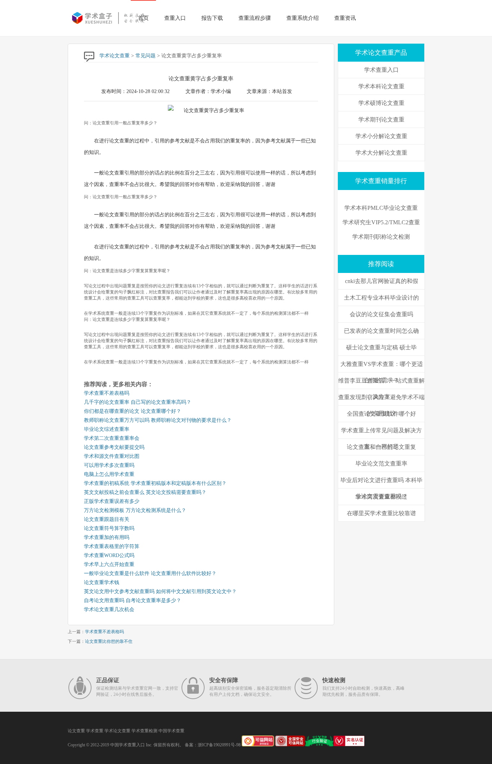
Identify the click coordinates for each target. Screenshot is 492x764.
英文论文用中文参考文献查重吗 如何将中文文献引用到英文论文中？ (160, 591)
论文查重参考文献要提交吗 (114, 447)
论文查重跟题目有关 (106, 519)
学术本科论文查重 (381, 86)
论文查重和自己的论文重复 (381, 447)
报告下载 (212, 18)
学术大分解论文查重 (381, 153)
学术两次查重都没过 (381, 497)
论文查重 (76, 730)
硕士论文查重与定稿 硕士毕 (381, 347)
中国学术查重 (171, 730)
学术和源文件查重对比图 (111, 456)
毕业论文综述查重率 (106, 429)
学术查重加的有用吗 (106, 537)
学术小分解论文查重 (381, 136)
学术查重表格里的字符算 (111, 546)
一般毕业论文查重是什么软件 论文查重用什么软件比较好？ (150, 573)
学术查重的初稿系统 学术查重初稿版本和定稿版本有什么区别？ (155, 483)
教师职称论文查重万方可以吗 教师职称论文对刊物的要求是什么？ (158, 420)
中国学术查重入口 (127, 744)
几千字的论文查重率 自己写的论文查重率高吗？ (137, 402)
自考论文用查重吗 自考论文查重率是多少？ (132, 600)
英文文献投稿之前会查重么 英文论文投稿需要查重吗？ (145, 492)
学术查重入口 (381, 70)
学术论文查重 (114, 55)
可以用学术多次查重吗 (109, 465)
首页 (143, 18)
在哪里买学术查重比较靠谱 (381, 513)
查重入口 (175, 18)
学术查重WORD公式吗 (109, 555)
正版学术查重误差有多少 (111, 501)
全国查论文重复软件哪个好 (381, 414)
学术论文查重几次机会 (109, 609)
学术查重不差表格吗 (106, 393)
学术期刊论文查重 (381, 119)
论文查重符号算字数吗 (109, 528)
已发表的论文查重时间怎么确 (381, 331)
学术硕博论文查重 (381, 103)
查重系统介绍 (302, 18)
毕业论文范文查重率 (381, 463)
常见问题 (145, 55)
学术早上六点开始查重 (109, 564)
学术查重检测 (144, 730)
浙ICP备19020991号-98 (219, 744)
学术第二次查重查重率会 (111, 438)
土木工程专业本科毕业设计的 (381, 298)
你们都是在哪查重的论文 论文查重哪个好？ (132, 411)
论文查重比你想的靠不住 (109, 641)
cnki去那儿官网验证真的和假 (381, 281)
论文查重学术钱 (101, 582)
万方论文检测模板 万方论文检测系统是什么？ (135, 510)
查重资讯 (345, 18)
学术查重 (94, 730)
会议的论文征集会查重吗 (381, 314)
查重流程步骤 (254, 18)
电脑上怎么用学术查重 (109, 474)
